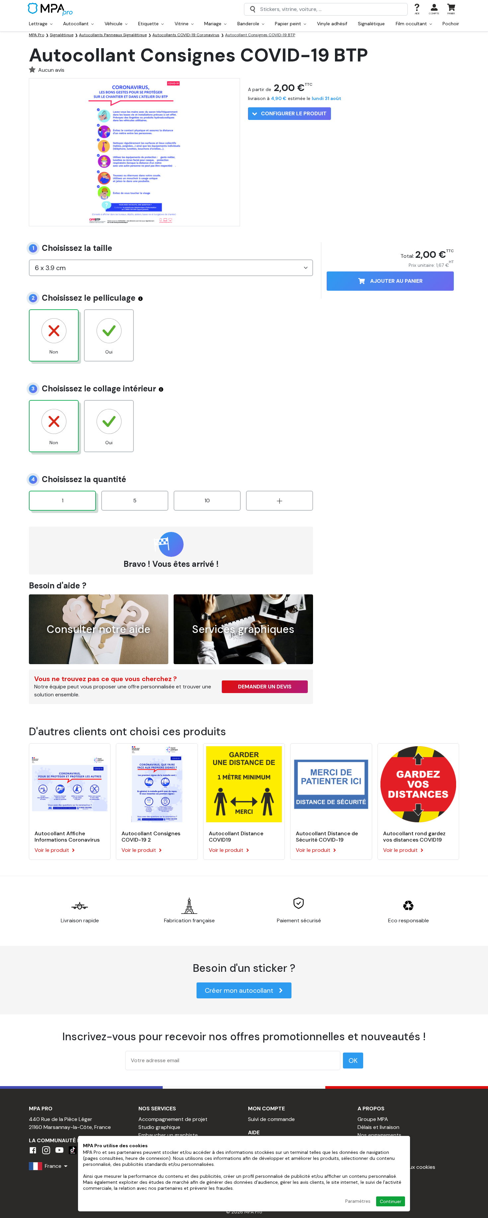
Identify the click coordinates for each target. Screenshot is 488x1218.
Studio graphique (159, 1127)
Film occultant (412, 24)
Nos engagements (379, 1135)
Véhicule (114, 24)
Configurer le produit (293, 113)
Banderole (249, 24)
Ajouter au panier (396, 280)
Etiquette (149, 24)
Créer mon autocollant (239, 990)
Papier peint (288, 24)
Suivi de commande (271, 1119)
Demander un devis (264, 686)
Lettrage (39, 24)
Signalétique (371, 24)
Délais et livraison (378, 1127)
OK (353, 1060)
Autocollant (76, 24)
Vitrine (182, 24)
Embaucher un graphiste (168, 1135)
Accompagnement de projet (172, 1119)
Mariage (213, 24)
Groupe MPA (373, 1119)
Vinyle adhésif (332, 24)
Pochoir (451, 24)
